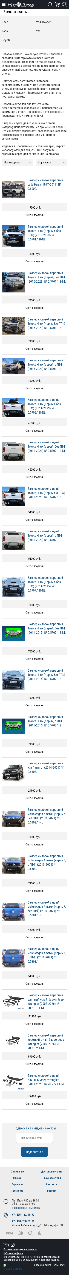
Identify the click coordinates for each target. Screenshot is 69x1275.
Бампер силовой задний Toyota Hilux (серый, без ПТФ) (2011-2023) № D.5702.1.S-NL (47, 446)
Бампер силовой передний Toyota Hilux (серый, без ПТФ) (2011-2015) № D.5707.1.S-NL (47, 628)
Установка (17, 1190)
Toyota (6, 40)
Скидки (17, 1178)
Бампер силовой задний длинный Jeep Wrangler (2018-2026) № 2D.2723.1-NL (46, 1080)
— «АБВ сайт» (49, 1264)
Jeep (5, 22)
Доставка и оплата (51, 1171)
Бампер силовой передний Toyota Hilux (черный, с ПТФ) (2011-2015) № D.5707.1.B (46, 675)
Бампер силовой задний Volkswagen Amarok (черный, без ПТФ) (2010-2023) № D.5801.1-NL (47, 909)
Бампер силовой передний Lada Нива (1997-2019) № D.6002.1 (45, 184)
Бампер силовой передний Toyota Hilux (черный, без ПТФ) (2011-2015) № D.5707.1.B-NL (45, 584)
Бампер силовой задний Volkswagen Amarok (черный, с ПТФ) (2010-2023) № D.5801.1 (47, 955)
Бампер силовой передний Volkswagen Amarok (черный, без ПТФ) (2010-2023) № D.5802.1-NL (47, 816)
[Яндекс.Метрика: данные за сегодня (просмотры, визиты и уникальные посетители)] (13, 1267)
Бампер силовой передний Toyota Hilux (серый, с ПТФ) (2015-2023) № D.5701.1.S (46, 364)
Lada (5, 31)
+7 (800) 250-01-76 (23, 1221)
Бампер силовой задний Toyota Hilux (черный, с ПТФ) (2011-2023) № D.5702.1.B (46, 493)
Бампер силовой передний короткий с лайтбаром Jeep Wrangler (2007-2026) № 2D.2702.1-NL (46, 1041)
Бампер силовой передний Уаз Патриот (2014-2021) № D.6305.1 (46, 767)
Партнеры (17, 1184)
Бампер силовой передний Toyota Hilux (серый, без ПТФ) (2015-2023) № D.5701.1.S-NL (47, 277)
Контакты (52, 1184)
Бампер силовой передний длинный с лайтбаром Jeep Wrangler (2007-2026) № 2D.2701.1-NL (46, 1001)
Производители (52, 1178)
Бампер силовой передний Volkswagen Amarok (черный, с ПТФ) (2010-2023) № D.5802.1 (47, 862)
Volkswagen (43, 22)
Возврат (51, 1190)
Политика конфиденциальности (20, 1249)
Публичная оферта (13, 1253)
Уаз (38, 31)
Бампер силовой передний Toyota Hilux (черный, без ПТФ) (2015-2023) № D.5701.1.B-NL (45, 233)
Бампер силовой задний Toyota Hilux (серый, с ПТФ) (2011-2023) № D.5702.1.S (46, 535)
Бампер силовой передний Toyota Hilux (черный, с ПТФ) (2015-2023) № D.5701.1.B (46, 323)
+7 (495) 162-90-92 (23, 1214)
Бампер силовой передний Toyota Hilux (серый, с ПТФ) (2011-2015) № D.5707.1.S (46, 721)
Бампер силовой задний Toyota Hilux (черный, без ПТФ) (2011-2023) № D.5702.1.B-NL (44, 406)
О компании (17, 1171)
